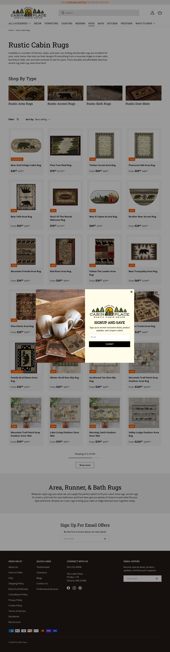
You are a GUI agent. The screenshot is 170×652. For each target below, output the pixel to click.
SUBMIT (110, 344)
